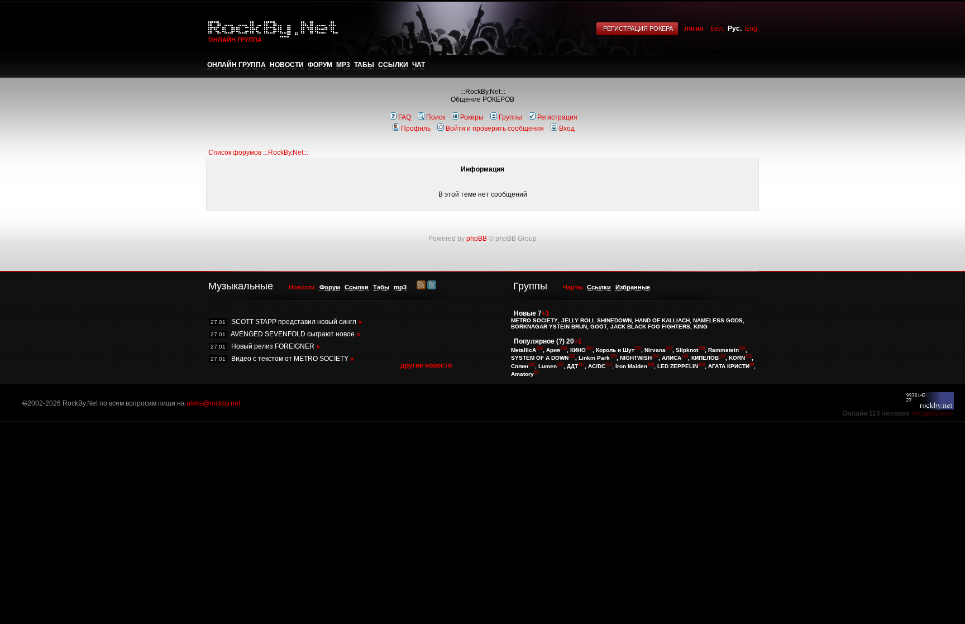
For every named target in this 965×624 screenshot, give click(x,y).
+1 (546, 313)
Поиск (435, 117)
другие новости (426, 365)
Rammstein (723, 350)
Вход (567, 128)
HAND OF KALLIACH (662, 320)
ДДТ (572, 366)
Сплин (519, 366)
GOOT (598, 326)
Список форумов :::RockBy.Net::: (258, 152)
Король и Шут (615, 350)
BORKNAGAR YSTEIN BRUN (549, 326)
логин (693, 28)
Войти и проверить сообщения (495, 128)
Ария (553, 350)
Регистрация (557, 117)
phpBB (476, 238)
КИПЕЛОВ (705, 358)
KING (701, 326)
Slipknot (687, 350)
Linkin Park (594, 358)
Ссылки (393, 65)
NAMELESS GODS (718, 320)
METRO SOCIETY (534, 320)
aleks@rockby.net (213, 403)
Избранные (632, 287)
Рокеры (472, 117)
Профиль (416, 128)
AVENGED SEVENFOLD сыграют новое (293, 334)
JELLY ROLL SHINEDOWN (596, 320)
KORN (737, 358)
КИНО (578, 350)
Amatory (522, 374)
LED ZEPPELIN (677, 366)
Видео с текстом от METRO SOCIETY (289, 359)
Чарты (572, 287)
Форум (320, 65)
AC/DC (596, 366)
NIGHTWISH (636, 358)
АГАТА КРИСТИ (728, 366)
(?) (560, 341)
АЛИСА (671, 358)
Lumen (547, 366)
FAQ (404, 117)
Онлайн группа (236, 65)
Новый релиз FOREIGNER (272, 346)
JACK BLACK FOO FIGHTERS (650, 326)
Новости (287, 65)
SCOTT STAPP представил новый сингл (293, 322)
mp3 (343, 65)
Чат (418, 65)
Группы (510, 117)
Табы (364, 65)
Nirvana (655, 350)
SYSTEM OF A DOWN (540, 358)
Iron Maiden (631, 366)
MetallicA (523, 350)
